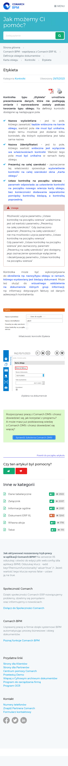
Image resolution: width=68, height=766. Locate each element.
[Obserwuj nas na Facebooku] (6, 723)
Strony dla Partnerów (16, 667)
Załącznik (14, 501)
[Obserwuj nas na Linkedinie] (24, 723)
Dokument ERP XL (19, 515)
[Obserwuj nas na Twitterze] (15, 723)
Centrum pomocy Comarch (20, 671)
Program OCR (11, 685)
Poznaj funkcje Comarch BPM (21, 640)
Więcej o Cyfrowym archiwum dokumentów (30, 678)
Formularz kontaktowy (17, 711)
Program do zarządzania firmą (22, 682)
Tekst (11, 529)
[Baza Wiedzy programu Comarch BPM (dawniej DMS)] (13, 5)
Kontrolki (20, 78)
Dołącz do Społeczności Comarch (23, 608)
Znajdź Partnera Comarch (19, 708)
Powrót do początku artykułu (51, 456)
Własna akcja (16, 522)
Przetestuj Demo (13, 674)
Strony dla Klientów (15, 663)
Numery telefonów (14, 704)
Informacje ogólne (19, 508)
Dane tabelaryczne (19, 494)
